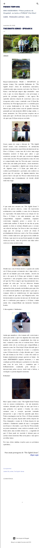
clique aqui (34, 455)
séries (11, 471)
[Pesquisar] (37, 3)
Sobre (5, 17)
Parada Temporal (11, 7)
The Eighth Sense (19, 471)
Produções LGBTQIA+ (17, 17)
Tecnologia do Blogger (22, 538)
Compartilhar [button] (7, 468)
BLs (9, 471)
